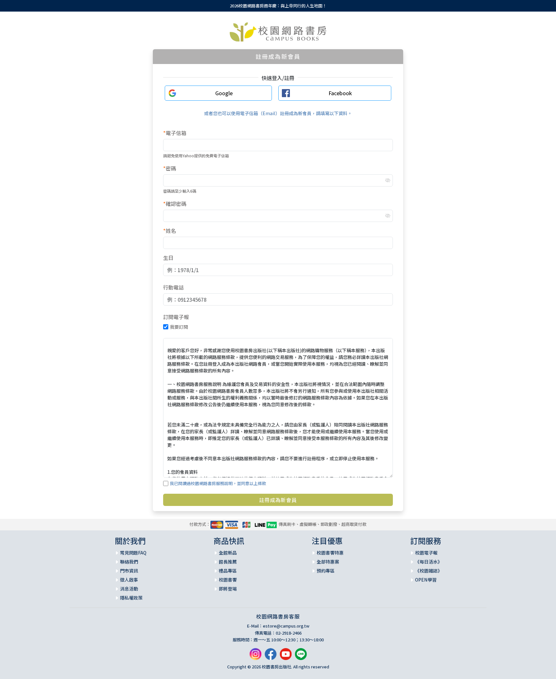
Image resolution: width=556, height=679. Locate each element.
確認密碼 (174, 203)
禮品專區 (228, 570)
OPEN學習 (426, 579)
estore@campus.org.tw (286, 626)
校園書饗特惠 (330, 552)
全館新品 (228, 552)
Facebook (340, 93)
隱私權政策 (131, 597)
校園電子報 (426, 552)
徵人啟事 (129, 579)
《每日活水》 (428, 561)
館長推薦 (228, 561)
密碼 (169, 168)
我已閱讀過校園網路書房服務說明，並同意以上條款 (218, 483)
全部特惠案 (328, 561)
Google (224, 93)
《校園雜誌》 (428, 570)
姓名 (169, 230)
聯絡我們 (129, 561)
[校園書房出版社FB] (270, 656)
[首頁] (278, 31)
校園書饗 (228, 579)
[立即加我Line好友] (301, 656)
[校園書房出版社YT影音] (286, 656)
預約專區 (326, 570)
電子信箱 (174, 133)
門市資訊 (129, 570)
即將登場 (228, 588)
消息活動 (129, 588)
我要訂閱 (179, 327)
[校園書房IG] (255, 656)
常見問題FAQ (133, 552)
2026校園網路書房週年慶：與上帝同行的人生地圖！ (278, 6)
